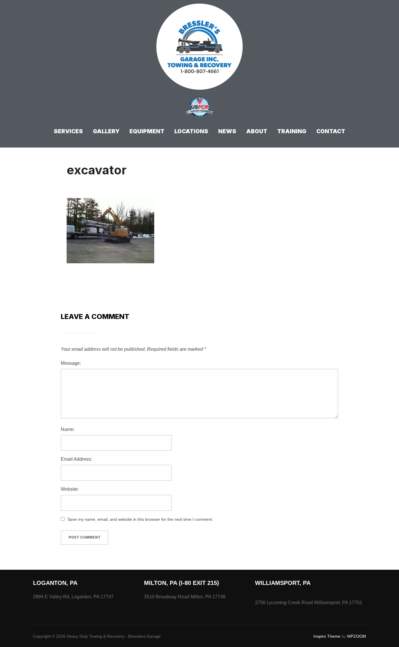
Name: (67, 429)
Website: (70, 489)
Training (291, 131)
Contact (330, 131)
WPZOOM (356, 636)
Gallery (106, 131)
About (256, 131)
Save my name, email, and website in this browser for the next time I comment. (140, 519)
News (227, 131)
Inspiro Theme (326, 636)
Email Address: (76, 459)
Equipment (146, 131)
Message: (71, 363)
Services (68, 131)
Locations (191, 131)
